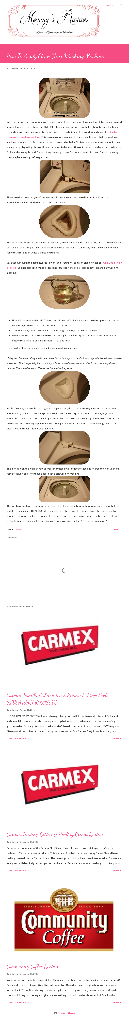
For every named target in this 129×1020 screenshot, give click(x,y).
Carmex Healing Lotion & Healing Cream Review (55, 834)
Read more (117, 739)
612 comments (22, 1002)
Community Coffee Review (32, 966)
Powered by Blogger (66, 1013)
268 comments (22, 739)
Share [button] (116, 529)
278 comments (22, 870)
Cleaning (18, 529)
